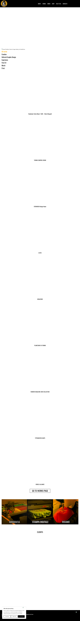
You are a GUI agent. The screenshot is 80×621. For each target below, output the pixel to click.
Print (3, 68)
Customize (7, 616)
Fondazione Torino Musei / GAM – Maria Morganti (40, 114)
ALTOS (40, 253)
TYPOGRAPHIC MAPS (40, 438)
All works (4, 51)
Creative (4, 54)
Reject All (14, 616)
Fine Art (4, 62)
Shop (53, 3)
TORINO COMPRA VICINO (40, 160)
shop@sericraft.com (29, 614)
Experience (5, 60)
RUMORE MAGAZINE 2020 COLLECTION (40, 392)
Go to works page (40, 490)
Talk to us (58, 3)
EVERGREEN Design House (40, 206)
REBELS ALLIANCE (40, 484)
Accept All (21, 616)
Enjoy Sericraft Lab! (40, 32)
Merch (3, 65)
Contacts (65, 3)
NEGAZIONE (40, 299)
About (39, 3)
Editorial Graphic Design (9, 57)
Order (48, 3)
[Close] (24, 607)
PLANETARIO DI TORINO (40, 345)
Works (44, 3)
